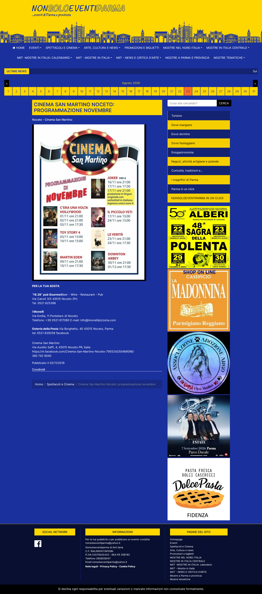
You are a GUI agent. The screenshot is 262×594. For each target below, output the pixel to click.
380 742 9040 (41, 356)
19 (155, 91)
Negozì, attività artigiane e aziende (195, 161)
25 (204, 91)
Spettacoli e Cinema (181, 546)
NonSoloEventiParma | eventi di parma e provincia (80, 10)
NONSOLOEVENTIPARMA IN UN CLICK (197, 198)
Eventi (173, 543)
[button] (35, 48)
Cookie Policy (127, 566)
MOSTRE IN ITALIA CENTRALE (187, 561)
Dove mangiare (181, 125)
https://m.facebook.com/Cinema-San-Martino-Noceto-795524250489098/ (83, 351)
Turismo (176, 115)
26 (212, 91)
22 (180, 91)
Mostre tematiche (180, 579)
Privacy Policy (108, 566)
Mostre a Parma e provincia (187, 57)
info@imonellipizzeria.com (98, 320)
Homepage (176, 539)
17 (139, 91)
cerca (224, 103)
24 (196, 91)
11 (90, 91)
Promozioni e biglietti (142, 47)
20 (163, 91)
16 (130, 91)
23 (188, 91)
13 (106, 91)
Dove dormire (180, 134)
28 (229, 91)
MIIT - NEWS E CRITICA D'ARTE (188, 572)
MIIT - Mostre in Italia (182, 568)
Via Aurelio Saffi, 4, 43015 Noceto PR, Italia (61, 347)
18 (147, 91)
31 (253, 91)
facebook (62, 333)
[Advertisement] (182, 14)
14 (114, 91)
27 (220, 91)
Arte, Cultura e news (182, 550)
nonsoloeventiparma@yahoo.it (102, 543)
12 (98, 91)
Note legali (91, 566)
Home (20, 47)
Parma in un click (182, 189)
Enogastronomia (182, 152)
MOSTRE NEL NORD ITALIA (185, 557)
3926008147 (103, 558)
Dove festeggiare (183, 143)
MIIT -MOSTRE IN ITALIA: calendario (191, 564)
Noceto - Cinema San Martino (52, 119)
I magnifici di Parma (184, 180)
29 (237, 91)
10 (81, 91)
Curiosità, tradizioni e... (186, 170)
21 (171, 91)
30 (245, 91)
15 (122, 91)
